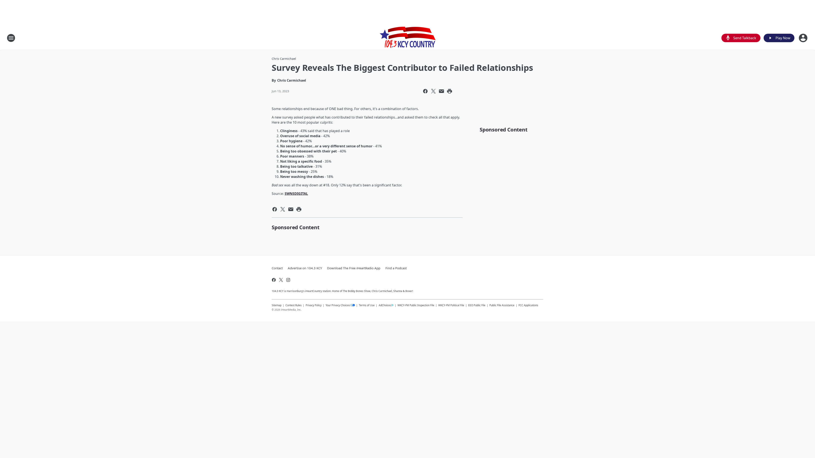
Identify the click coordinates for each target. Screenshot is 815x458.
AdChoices (385, 305)
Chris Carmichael (284, 59)
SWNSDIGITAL (296, 193)
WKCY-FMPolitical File (451, 305)
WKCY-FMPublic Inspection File (416, 305)
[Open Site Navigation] (11, 38)
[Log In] (803, 38)
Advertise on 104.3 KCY (305, 268)
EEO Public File (476, 305)
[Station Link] (408, 38)
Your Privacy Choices (338, 305)
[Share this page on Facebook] (425, 91)
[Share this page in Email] (441, 91)
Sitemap (276, 305)
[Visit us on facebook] (273, 279)
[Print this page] (449, 91)
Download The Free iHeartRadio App (353, 268)
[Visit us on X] (281, 279)
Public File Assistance (501, 305)
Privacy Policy (314, 305)
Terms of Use (367, 305)
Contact (277, 268)
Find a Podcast (396, 268)
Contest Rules (293, 305)
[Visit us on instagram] (288, 279)
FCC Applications (528, 305)
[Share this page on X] (433, 91)
